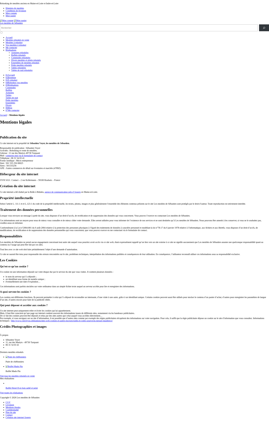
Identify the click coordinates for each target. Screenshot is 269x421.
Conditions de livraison (16, 11)
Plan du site (11, 412)
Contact (9, 415)
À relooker (11, 80)
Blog (9, 108)
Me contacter (11, 47)
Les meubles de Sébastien (11, 23)
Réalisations (11, 50)
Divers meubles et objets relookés (26, 60)
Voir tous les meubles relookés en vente (17, 376)
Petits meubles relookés (21, 65)
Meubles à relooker (14, 42)
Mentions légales (13, 407)
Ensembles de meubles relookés (25, 63)
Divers (8, 105)
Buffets (9, 90)
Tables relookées (18, 68)
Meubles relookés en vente (17, 40)
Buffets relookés (18, 55)
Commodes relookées (20, 57)
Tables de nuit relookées (22, 70)
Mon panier (11, 16)
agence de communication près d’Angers (63, 192)
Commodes (11, 87)
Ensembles (10, 103)
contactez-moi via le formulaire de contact (24, 155)
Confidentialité (12, 410)
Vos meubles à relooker (16, 45)
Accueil (9, 37)
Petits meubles (12, 100)
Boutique (11, 77)
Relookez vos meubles (17, 82)
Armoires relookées (19, 52)
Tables (8, 95)
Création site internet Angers (18, 417)
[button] (1, 32)
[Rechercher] (264, 27)
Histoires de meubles (15, 8)
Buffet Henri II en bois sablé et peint (22, 388)
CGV (8, 402)
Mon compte (11, 13)
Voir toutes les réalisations (11, 393)
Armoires (10, 92)
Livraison (10, 405)
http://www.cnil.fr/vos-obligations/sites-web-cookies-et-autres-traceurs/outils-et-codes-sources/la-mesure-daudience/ (62, 321)
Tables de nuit (12, 98)
